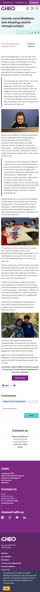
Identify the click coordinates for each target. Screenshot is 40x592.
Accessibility (6, 557)
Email (20, 447)
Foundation (19, 2)
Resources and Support (10, 478)
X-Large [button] (35, 33)
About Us (5, 483)
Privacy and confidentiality (11, 563)
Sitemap (4, 553)
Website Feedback (8, 566)
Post (31, 415)
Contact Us (5, 570)
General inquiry (7, 503)
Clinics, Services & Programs (12, 476)
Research (6, 2)
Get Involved (6, 480)
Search (27, 8)
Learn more (20, 378)
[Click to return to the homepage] (8, 8)
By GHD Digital (6, 547)
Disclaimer (5, 560)
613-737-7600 (20, 444)
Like (7, 386)
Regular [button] (29, 33)
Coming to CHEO (7, 473)
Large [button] (32, 33)
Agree (6, 588)
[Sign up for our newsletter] (1, 521)
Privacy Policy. (9, 583)
